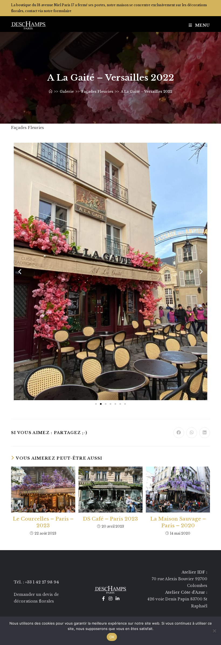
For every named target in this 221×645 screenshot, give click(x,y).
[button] (19, 271)
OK (112, 637)
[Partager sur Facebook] (178, 432)
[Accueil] (50, 91)
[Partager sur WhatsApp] (191, 432)
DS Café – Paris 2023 (110, 519)
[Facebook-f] (103, 598)
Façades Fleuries (27, 127)
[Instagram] (110, 598)
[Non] (214, 630)
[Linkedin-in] (117, 598)
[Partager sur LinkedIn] (204, 432)
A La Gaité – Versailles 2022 (146, 91)
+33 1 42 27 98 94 (42, 582)
